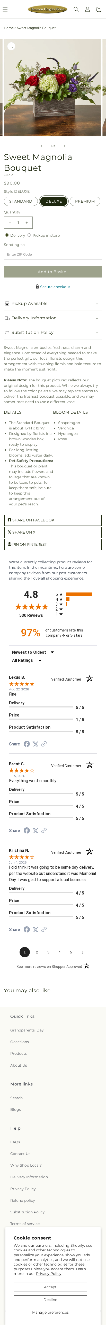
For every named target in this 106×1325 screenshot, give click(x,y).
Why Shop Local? (26, 1165)
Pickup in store (46, 235)
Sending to (22, 245)
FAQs (15, 1142)
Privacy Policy (48, 1273)
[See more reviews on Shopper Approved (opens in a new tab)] (44, 744)
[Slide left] (41, 146)
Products (18, 1053)
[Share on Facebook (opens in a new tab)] (27, 744)
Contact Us (20, 1153)
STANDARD (20, 201)
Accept (50, 1287)
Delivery (18, 235)
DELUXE (54, 201)
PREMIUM (85, 201)
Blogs (15, 1109)
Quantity (12, 212)
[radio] (76, 594)
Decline (50, 1299)
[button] (76, 9)
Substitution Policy (27, 1212)
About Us (18, 1065)
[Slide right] (64, 146)
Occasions (19, 1041)
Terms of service (25, 1223)
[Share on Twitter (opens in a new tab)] (35, 744)
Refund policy (22, 1200)
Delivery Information (29, 1177)
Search (16, 1098)
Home (9, 28)
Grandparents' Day (27, 1030)
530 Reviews (36, 615)
